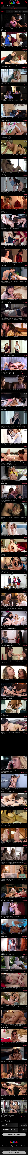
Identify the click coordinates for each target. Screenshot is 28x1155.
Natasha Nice (4, 391)
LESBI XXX (14, 2)
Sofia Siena (3, 733)
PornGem (24, 698)
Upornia (25, 229)
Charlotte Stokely (13, 427)
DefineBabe (24, 900)
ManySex (24, 936)
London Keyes (4, 520)
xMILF (25, 733)
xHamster (24, 681)
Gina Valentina (10, 645)
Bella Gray (3, 409)
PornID (25, 464)
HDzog (25, 30)
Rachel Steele (4, 954)
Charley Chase (12, 520)
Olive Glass (4, 572)
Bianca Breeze (4, 464)
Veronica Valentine (11, 572)
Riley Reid (3, 772)
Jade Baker (4, 645)
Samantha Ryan (4, 212)
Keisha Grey (4, 791)
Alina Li (3, 302)
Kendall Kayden (4, 1027)
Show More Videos (14, 1134)
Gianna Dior (4, 138)
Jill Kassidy (4, 355)
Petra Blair (3, 900)
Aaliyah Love (4, 229)
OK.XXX (25, 391)
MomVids (24, 49)
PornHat (25, 1080)
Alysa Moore (11, 954)
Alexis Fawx (4, 483)
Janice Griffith (4, 373)
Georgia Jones (12, 464)
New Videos (14, 8)
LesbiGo (25, 1027)
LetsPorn (24, 483)
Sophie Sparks (4, 427)
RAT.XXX (25, 284)
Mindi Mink (3, 917)
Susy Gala (9, 1116)
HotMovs (24, 591)
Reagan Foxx (4, 936)
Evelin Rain (10, 1080)
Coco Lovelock (4, 628)
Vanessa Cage (4, 30)
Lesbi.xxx (24, 1045)
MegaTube (24, 373)
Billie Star (3, 1098)
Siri (9, 882)
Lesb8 (4, 1125)
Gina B (2, 681)
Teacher (18, 11)
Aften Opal (3, 609)
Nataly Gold (4, 1116)
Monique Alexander (13, 373)
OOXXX (25, 175)
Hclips (25, 409)
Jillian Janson (10, 355)
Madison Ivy (10, 138)
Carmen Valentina (11, 917)
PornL (25, 102)
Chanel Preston (11, 247)
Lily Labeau (4, 698)
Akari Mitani (4, 265)
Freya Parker (4, 882)
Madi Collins (11, 863)
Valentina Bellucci (5, 120)
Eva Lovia (9, 698)
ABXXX (25, 555)
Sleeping (10, 11)
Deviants (24, 120)
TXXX (25, 716)
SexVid (25, 138)
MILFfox (25, 1098)
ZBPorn (25, 212)
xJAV (25, 265)
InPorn (25, 194)
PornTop (25, 302)
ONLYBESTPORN (8, 1130)
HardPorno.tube (23, 247)
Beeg (25, 84)
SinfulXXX (3, 102)
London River (4, 175)
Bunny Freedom (11, 791)
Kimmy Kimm (4, 863)
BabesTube (24, 772)
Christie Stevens (11, 609)
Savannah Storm (13, 628)
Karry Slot (3, 501)
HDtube (25, 645)
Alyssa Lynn (8, 302)
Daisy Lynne (4, 247)
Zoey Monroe (10, 900)
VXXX (25, 537)
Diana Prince (4, 1080)
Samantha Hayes (5, 555)
